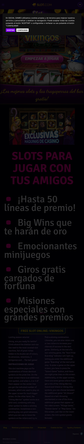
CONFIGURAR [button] (22, 30)
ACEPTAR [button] (10, 30)
